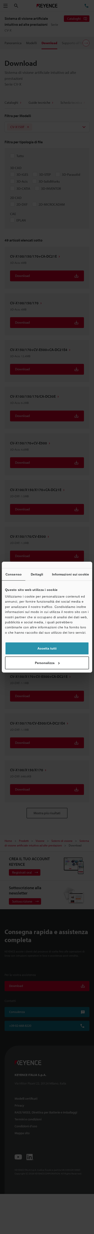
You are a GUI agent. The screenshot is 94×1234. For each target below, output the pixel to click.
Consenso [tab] (13, 574)
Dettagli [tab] (37, 574)
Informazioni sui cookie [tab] (70, 574)
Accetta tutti (47, 648)
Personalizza (45, 663)
